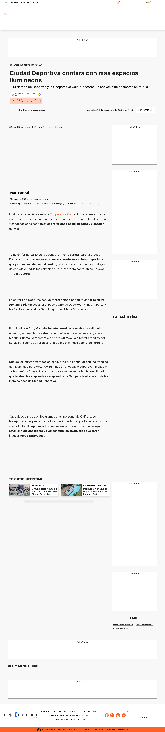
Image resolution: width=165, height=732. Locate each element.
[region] (82, 48)
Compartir (143, 110)
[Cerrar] (40, 101)
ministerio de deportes (123, 624)
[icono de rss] (158, 14)
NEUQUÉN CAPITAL (40, 485)
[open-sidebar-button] (5, 14)
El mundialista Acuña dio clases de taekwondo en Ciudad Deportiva (45, 491)
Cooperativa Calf (61, 214)
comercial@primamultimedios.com (60, 712)
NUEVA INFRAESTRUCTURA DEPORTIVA (94, 485)
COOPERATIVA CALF (144, 624)
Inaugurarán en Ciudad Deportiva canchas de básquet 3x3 (95, 491)
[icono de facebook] (141, 14)
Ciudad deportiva (120, 628)
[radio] (110, 2)
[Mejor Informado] (82, 14)
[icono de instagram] (153, 14)
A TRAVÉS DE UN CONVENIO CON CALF (26, 65)
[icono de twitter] (147, 14)
